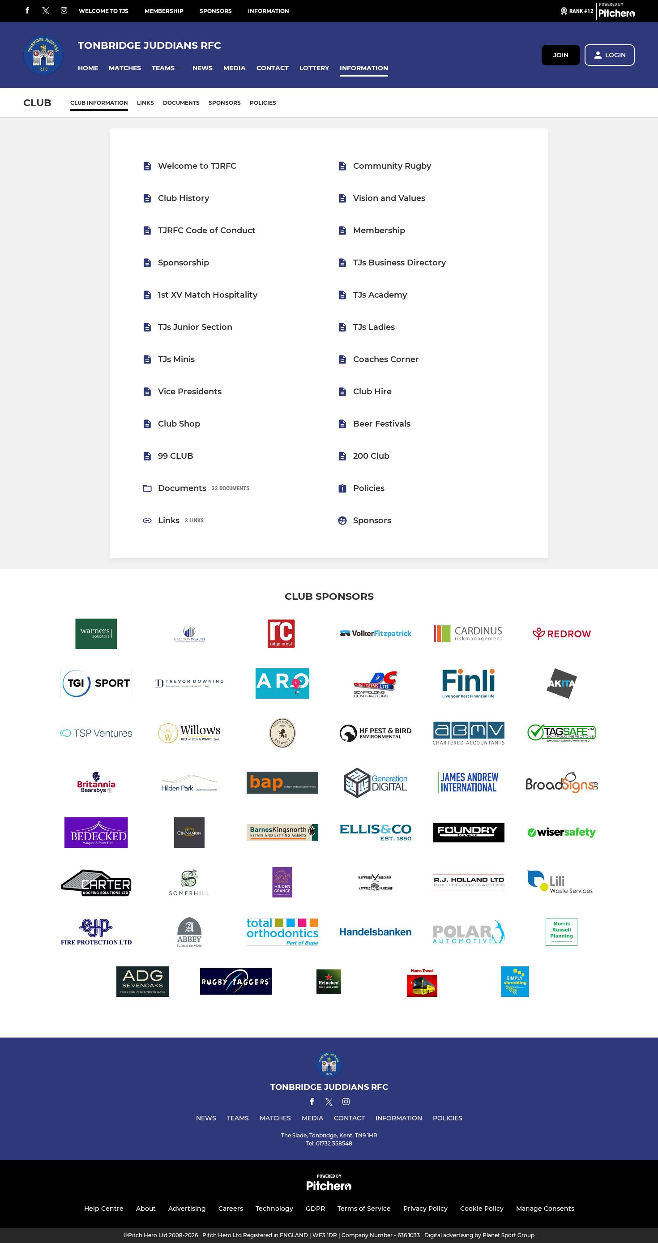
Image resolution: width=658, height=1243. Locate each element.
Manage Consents (545, 1209)
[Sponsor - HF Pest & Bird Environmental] (375, 735)
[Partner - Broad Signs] (562, 784)
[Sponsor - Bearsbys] (96, 784)
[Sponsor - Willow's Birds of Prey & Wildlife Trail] (189, 735)
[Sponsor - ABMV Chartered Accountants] (468, 735)
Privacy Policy (425, 1209)
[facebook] (27, 11)
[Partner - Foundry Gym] (468, 834)
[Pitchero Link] (617, 14)
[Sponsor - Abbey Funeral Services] (189, 933)
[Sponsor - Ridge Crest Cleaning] (282, 635)
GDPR (315, 1209)
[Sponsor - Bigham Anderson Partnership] (282, 784)
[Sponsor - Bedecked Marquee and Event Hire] (96, 834)
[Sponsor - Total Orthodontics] (282, 933)
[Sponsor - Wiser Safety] (562, 834)
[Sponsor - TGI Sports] (96, 685)
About (146, 1209)
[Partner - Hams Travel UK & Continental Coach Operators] (422, 983)
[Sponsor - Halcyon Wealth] (189, 635)
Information (268, 11)
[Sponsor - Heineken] (329, 983)
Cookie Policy (482, 1209)
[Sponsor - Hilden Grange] (282, 884)
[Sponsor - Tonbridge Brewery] (282, 735)
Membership (164, 11)
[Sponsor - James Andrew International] (468, 784)
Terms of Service (364, 1209)
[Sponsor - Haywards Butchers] (375, 884)
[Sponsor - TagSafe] (562, 735)
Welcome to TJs (103, 11)
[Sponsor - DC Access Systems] (375, 685)
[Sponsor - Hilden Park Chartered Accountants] (189, 784)
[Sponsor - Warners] (96, 635)
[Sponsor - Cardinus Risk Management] (468, 635)
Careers (230, 1209)
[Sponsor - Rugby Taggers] (236, 983)
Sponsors (216, 11)
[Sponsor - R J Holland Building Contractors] (468, 884)
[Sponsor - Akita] (562, 685)
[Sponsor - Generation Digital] (375, 784)
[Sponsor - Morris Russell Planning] (562, 933)
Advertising (187, 1209)
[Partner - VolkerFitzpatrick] (375, 635)
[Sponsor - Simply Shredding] (515, 983)
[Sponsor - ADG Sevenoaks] (143, 983)
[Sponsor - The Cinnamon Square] (189, 834)
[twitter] (45, 11)
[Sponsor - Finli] (468, 685)
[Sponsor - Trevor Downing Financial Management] (189, 685)
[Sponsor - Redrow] (562, 635)
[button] (88, 68)
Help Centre (104, 1209)
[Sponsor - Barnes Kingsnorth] (282, 834)
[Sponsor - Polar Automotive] (468, 933)
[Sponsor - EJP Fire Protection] (96, 933)
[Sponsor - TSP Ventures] (96, 735)
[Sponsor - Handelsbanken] (375, 933)
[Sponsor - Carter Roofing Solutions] (96, 884)
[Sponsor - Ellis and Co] (375, 834)
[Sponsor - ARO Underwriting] (282, 685)
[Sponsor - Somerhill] (189, 884)
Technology (274, 1209)
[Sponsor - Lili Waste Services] (562, 884)
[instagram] (64, 11)
